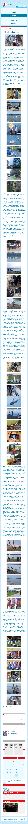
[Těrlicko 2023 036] (14, 699)
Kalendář (5, 758)
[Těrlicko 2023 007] (14, 163)
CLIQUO (15, 819)
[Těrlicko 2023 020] (14, 413)
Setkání (14, 15)
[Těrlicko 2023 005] (14, 139)
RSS (9, 2)
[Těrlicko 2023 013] (14, 268)
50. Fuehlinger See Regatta (21, 748)
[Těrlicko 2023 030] (14, 603)
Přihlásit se (21, 2)
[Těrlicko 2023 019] (14, 401)
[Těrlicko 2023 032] (14, 653)
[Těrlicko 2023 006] (14, 151)
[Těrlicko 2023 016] (14, 303)
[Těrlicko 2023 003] (14, 116)
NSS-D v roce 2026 (11, 799)
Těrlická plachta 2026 (9, 782)
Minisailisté (14, 23)
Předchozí (24, 749)
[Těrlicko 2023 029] (14, 591)
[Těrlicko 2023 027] (14, 568)
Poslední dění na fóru (8, 792)
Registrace (10, 4)
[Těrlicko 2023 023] (14, 448)
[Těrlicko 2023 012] (14, 256)
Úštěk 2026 (16, 748)
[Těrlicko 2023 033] (14, 665)
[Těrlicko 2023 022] (14, 436)
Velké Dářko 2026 (6, 748)
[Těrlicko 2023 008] (14, 367)
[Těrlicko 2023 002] (14, 105)
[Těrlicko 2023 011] (14, 245)
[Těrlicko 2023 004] (14, 128)
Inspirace (14, 18)
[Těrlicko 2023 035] (14, 688)
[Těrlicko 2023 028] (14, 580)
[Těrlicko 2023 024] (14, 459)
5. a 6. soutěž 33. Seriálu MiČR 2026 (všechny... (12, 781)
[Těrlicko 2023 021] (14, 425)
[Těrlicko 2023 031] (14, 641)
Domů (14, 9)
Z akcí (9, 28)
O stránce (14, 20)
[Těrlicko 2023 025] (14, 545)
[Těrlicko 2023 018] (14, 390)
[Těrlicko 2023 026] (14, 556)
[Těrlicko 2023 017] (14, 378)
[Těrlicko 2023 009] (14, 174)
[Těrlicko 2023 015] (14, 291)
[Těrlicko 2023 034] (14, 676)
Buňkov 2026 (11, 748)
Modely (14, 12)
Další (4, 749)
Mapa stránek (14, 2)
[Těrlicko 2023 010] (14, 186)
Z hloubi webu (6, 801)
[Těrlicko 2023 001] (14, 93)
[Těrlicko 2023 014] (14, 280)
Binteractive (20, 819)
